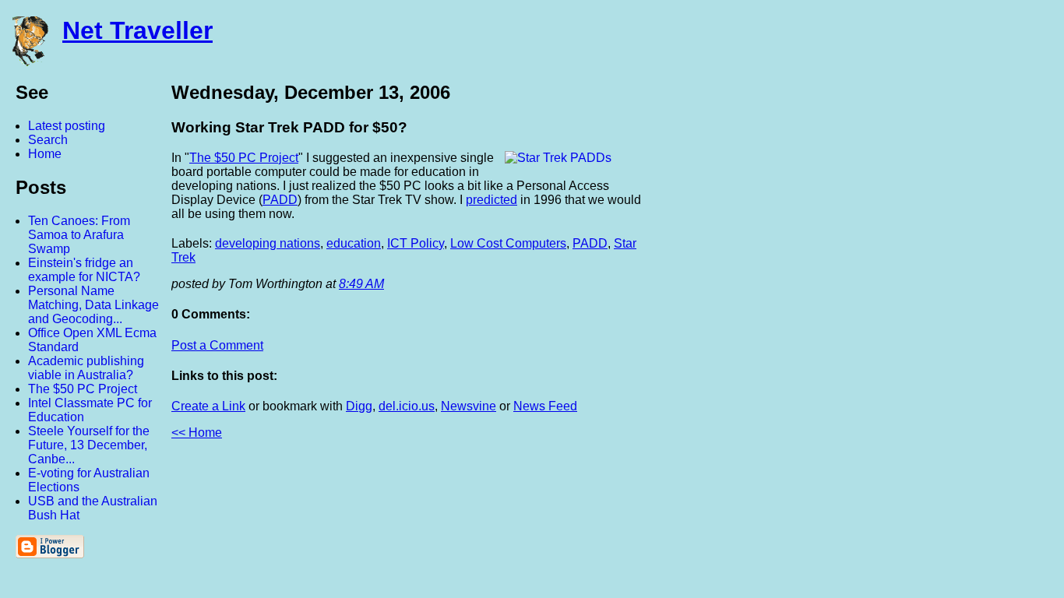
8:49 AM (361, 283)
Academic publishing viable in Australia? (86, 368)
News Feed (545, 406)
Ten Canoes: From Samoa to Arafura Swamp (79, 234)
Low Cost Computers (508, 243)
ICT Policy (415, 243)
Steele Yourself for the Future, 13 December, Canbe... (89, 445)
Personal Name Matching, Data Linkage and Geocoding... (93, 304)
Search (48, 139)
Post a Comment (217, 345)
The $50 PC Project (82, 389)
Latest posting (66, 125)
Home (45, 153)
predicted (491, 199)
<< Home (196, 432)
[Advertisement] (892, 313)
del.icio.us (407, 406)
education (353, 243)
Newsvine (468, 406)
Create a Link (208, 406)
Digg (359, 406)
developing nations (267, 243)
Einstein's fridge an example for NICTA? (84, 269)
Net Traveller (137, 30)
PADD (280, 199)
